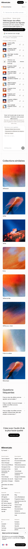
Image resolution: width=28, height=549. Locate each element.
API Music (4, 509)
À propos (17, 521)
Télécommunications (20, 464)
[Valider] (23, 148)
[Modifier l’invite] (19, 44)
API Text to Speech (6, 503)
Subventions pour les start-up (20, 501)
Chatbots (17, 481)
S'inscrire (20, 2)
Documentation (19, 509)
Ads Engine (4, 488)
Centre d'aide (18, 504)
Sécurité (17, 526)
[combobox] (15, 12)
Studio (3, 474)
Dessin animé (16, 18)
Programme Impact (19, 499)
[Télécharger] (23, 44)
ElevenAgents (18, 456)
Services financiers (20, 467)
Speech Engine (5, 499)
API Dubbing (4, 501)
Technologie (18, 471)
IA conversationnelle (20, 460)
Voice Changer (5, 462)
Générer (22, 61)
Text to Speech (5, 458)
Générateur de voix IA (7, 479)
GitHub (3, 526)
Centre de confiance (20, 513)
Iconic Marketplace (20, 497)
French (5, 450)
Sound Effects (7, 18)
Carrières (17, 524)
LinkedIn (3, 524)
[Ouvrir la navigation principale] (26, 2)
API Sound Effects (6, 507)
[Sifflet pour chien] (14, 314)
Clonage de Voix (5, 467)
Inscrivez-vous (14, 435)
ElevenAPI (3, 492)
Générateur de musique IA (5, 471)
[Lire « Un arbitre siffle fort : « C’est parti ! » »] (14, 44)
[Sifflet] (14, 204)
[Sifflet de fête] (14, 287)
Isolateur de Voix (5, 469)
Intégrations (18, 462)
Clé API (3, 511)
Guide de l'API (5, 494)
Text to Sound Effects (7, 464)
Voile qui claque (9, 133)
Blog (16, 494)
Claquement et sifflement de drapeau (14, 131)
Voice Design (5, 476)
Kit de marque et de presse (20, 528)
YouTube (3, 528)
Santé (16, 469)
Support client (18, 479)
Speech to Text (5, 460)
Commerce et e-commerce (19, 474)
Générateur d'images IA (7, 481)
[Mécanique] (14, 369)
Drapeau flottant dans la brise (12, 129)
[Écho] (14, 259)
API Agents (4, 497)
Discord (3, 530)
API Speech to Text (6, 505)
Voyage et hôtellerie (20, 476)
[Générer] (14, 62)
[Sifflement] (14, 177)
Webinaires (18, 506)
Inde (16, 515)
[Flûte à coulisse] (14, 342)
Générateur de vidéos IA (7, 485)
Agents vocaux (18, 458)
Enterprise (17, 511)
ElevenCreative (5, 456)
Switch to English (20, 544)
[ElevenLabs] (6, 2)
